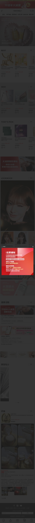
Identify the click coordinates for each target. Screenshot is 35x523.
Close (32, 246)
